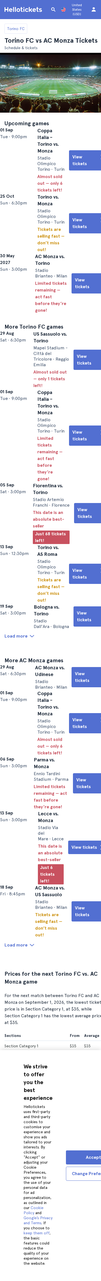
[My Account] (94, 9)
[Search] (53, 9)
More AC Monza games (33, 732)
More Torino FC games (33, 353)
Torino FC (16, 28)
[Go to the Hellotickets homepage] (24, 10)
